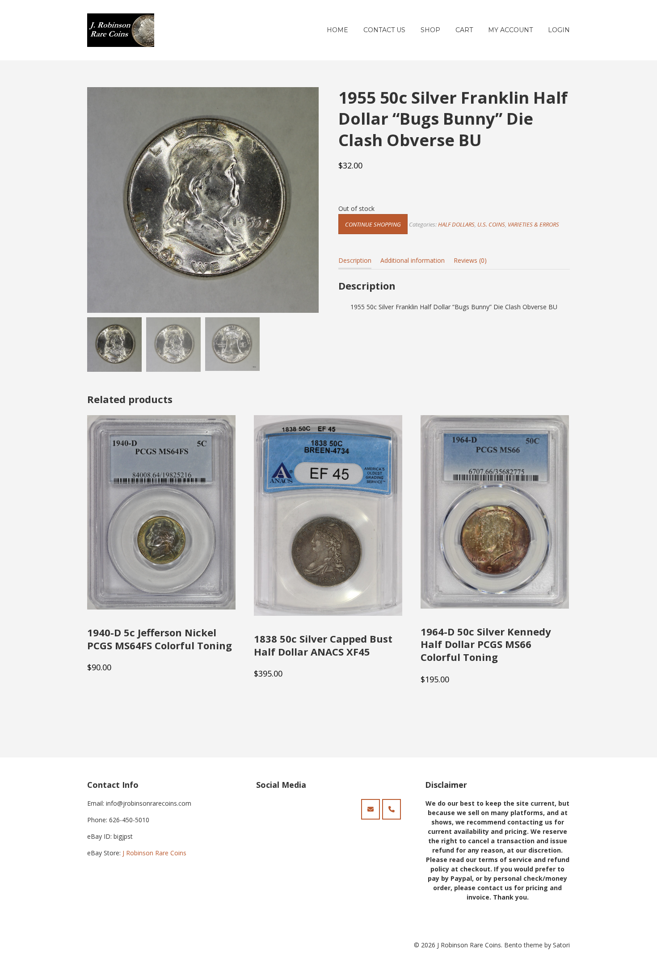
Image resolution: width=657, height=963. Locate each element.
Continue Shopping (373, 224)
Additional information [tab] (412, 260)
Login (559, 30)
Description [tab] (354, 260)
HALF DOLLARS (456, 224)
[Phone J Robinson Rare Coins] (391, 809)
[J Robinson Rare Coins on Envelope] (370, 809)
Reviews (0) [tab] (470, 260)
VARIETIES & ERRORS (533, 224)
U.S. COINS (491, 224)
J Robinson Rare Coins (154, 853)
